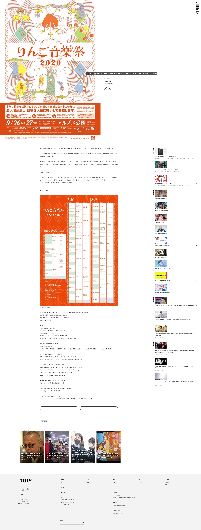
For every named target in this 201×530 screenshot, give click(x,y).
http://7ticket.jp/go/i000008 (57, 375)
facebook (27, 489)
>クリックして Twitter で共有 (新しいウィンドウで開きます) (105, 88)
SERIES (115, 492)
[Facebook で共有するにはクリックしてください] (99, 408)
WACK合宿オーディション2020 (68, 504)
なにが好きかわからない (118, 513)
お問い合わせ (25, 501)
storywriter (108, 81)
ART (98, 461)
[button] (50, 71)
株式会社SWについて (25, 499)
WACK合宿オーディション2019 (68, 502)
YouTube (167, 482)
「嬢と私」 (115, 502)
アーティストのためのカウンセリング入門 (122, 500)
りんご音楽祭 (44, 421)
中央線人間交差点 (117, 495)
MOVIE (161, 322)
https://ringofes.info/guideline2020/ (50, 391)
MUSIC (105, 78)
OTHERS (167, 479)
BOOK (22, 461)
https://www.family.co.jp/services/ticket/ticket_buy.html (65, 370)
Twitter (23, 489)
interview (63, 484)
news (108, 78)
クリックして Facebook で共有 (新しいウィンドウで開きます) (109, 88)
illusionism (115, 508)
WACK (78, 459)
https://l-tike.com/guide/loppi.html (62, 372)
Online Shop (26, 493)
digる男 (114, 515)
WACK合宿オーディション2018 (68, 499)
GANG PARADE (158, 370)
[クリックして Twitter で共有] (59, 408)
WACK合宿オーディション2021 (82, 460)
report (62, 487)
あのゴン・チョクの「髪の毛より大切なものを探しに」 (125, 497)
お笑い (166, 484)
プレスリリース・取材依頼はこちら (25, 503)
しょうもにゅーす (117, 510)
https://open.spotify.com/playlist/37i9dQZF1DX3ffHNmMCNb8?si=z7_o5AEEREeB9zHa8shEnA (66, 399)
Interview (26, 461)
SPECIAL (74, 459)
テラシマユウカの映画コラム (119, 505)
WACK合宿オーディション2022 (161, 354)
